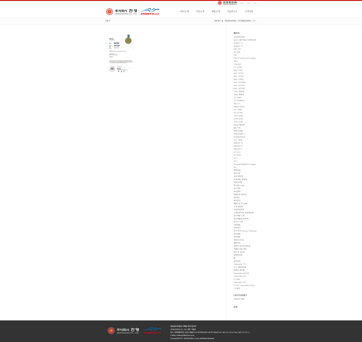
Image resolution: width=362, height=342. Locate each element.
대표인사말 (238, 182)
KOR (248, 3)
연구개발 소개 (239, 215)
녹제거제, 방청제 (240, 179)
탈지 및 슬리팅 (239, 252)
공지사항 (237, 173)
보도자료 (237, 188)
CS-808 (237, 288)
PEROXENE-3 (239, 134)
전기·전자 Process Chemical (245, 231)
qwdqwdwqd (239, 137)
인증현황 (237, 225)
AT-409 (237, 52)
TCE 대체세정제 (240, 267)
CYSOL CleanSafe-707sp (244, 285)
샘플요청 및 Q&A (240, 203)
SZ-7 (235, 161)
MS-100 (237, 128)
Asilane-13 (238, 46)
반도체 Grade (239, 185)
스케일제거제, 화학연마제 (243, 213)
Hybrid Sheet (239, 106)
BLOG (242, 3)
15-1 (107, 20)
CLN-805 (237, 64)
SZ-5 (235, 158)
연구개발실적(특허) (244, 21)
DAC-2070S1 (239, 85)
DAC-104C (238, 70)
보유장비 (237, 191)
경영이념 (237, 170)
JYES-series (238, 116)
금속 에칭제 (238, 176)
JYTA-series (238, 122)
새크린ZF (237, 200)
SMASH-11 (238, 146)
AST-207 (237, 49)
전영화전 (227, 3)
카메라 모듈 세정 (240, 249)
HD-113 (237, 104)
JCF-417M (238, 113)
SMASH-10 (238, 143)
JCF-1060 (238, 109)
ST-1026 (237, 155)
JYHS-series (238, 119)
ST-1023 (237, 152)
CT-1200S (238, 67)
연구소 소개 (238, 222)
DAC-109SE (239, 79)
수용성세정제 (239, 209)
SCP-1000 (238, 140)
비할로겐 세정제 (240, 194)
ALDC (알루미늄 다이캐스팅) (245, 40)
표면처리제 (238, 255)
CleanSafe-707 (240, 282)
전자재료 (237, 234)
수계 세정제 (238, 206)
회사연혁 (237, 261)
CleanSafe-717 (240, 264)
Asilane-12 (238, 43)
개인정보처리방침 (230, 21)
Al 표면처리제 (239, 37)
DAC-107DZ (239, 76)
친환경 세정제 (239, 270)
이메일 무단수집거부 (189, 326)
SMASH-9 (238, 149)
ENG (255, 3)
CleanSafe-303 (240, 276)
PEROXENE (238, 131)
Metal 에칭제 (239, 125)
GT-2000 (237, 97)
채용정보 (237, 243)
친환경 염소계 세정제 (242, 246)
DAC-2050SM (239, 82)
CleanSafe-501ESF (241, 273)
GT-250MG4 (239, 100)
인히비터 (237, 228)
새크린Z (237, 197)
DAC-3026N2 (239, 88)
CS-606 (237, 279)
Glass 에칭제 (239, 91)
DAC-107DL (239, 73)
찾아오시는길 (239, 240)
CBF (235, 55)
